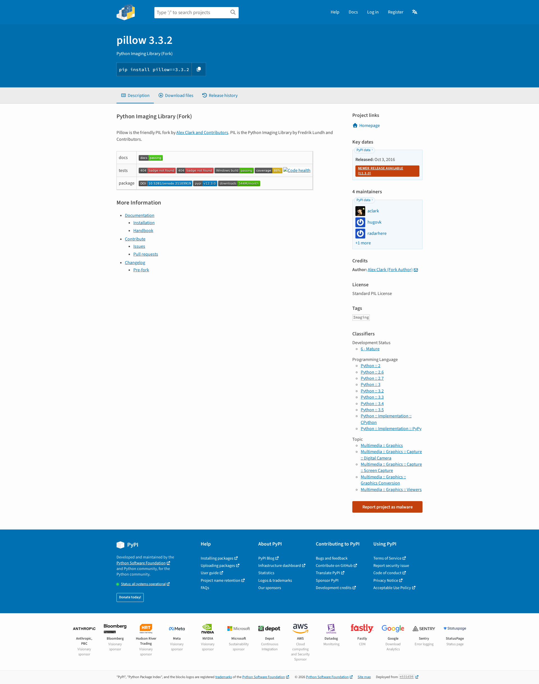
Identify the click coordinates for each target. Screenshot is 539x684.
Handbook (143, 231)
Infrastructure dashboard (279, 566)
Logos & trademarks (275, 580)
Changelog (135, 263)
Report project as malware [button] (387, 507)
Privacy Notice (385, 580)
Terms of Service (387, 558)
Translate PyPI (328, 573)
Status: (143, 584)
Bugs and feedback (332, 558)
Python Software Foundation (141, 563)
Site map (364, 677)
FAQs (205, 588)
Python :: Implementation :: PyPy (391, 429)
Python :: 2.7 (372, 378)
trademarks (223, 677)
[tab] (135, 95)
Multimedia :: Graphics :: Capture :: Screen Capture (391, 467)
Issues (139, 246)
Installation (144, 223)
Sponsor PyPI (327, 580)
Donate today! (130, 597)
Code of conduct (387, 573)
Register (395, 12)
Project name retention (220, 580)
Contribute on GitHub (334, 566)
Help (335, 12)
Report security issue (391, 566)
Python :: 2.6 (372, 372)
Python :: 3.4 (372, 404)
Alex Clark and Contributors (202, 132)
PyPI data (363, 150)
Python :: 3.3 (372, 397)
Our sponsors (269, 588)
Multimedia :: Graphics (382, 445)
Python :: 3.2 (372, 391)
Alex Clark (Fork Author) (390, 270)
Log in (373, 12)
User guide (210, 573)
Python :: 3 (370, 384)
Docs (353, 12)
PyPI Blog (266, 558)
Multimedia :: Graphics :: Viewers (391, 490)
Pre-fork (141, 270)
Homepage (369, 125)
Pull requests (145, 254)
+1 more (363, 243)
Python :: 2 (370, 366)
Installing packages (217, 558)
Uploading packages (218, 566)
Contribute (135, 239)
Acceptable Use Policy (392, 588)
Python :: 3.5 (372, 410)
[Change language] (415, 12)
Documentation (139, 215)
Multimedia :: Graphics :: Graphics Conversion (383, 480)
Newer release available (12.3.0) (380, 171)
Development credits (333, 588)
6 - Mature (370, 349)
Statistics (266, 573)
